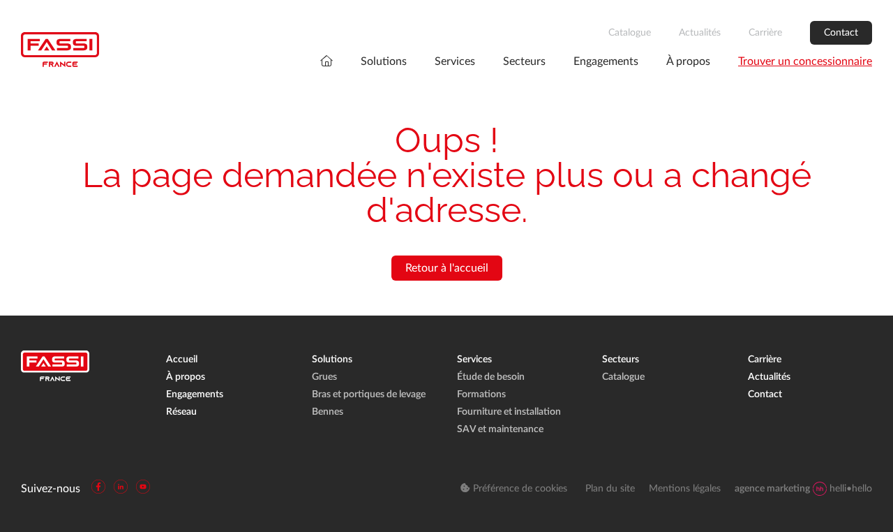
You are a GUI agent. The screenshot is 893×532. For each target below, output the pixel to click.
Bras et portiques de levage (369, 394)
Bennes (327, 412)
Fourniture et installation (509, 412)
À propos (688, 61)
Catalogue (629, 33)
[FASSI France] (60, 49)
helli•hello (803, 489)
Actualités (700, 33)
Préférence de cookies (518, 489)
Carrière (765, 33)
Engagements (605, 61)
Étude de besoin (491, 377)
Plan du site (610, 489)
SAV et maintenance (500, 429)
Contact (841, 33)
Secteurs (524, 61)
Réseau (181, 412)
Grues (324, 377)
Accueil (181, 359)
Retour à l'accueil (446, 268)
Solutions (384, 61)
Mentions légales (685, 489)
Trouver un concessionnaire (805, 61)
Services (455, 61)
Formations (481, 394)
